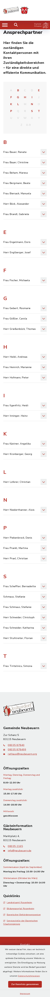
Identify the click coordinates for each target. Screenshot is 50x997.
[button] (25, 152)
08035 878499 (17, 749)
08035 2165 (15, 846)
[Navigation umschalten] (5, 25)
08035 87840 (16, 745)
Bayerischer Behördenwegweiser (24, 914)
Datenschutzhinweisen (29, 976)
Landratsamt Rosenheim (19, 902)
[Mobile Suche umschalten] (16, 25)
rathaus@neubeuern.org (22, 754)
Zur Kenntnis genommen (25, 984)
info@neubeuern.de (19, 850)
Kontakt (25, 944)
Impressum (25, 993)
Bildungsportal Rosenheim (20, 908)
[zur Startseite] (16, 10)
